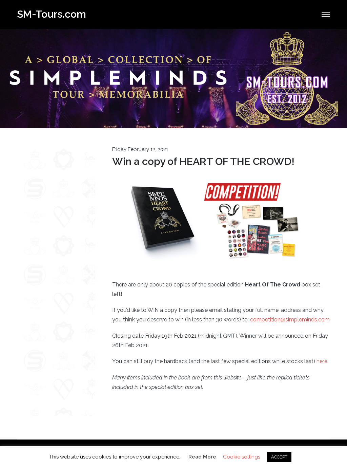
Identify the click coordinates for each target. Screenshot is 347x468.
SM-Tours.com (51, 14)
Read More (202, 457)
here (322, 361)
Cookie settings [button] (241, 457)
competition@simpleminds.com (290, 319)
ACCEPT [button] (279, 457)
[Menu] (326, 14)
